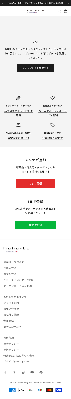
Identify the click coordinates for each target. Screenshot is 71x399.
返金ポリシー (11, 343)
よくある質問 (11, 303)
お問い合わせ (11, 308)
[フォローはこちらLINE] (41, 372)
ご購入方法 (9, 268)
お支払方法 (9, 274)
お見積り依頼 (11, 314)
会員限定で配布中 (52, 138)
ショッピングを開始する (35, 68)
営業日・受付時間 (13, 262)
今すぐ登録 (35, 183)
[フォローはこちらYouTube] (32, 372)
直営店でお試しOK (18, 138)
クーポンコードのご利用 (17, 286)
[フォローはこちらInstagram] (23, 372)
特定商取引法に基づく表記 (18, 355)
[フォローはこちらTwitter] (14, 372)
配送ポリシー (11, 349)
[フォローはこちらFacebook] (5, 372)
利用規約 (8, 337)
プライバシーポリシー (16, 361)
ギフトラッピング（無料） (18, 280)
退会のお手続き (12, 326)
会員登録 (8, 320)
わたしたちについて (15, 297)
